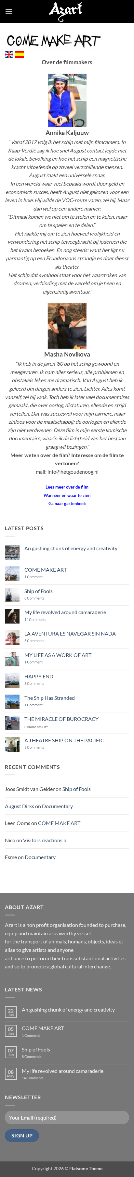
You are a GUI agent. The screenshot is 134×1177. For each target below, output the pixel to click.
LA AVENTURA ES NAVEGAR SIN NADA (70, 633)
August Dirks (19, 806)
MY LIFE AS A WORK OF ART (57, 655)
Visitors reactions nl (45, 840)
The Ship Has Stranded (49, 698)
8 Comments (38, 598)
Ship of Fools (38, 591)
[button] (9, 11)
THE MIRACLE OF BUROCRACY (61, 719)
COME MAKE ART (45, 569)
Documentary (57, 806)
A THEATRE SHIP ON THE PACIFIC (64, 740)
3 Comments (43, 640)
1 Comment (38, 577)
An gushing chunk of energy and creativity (70, 548)
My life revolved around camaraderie (65, 612)
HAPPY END (38, 676)
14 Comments (45, 619)
